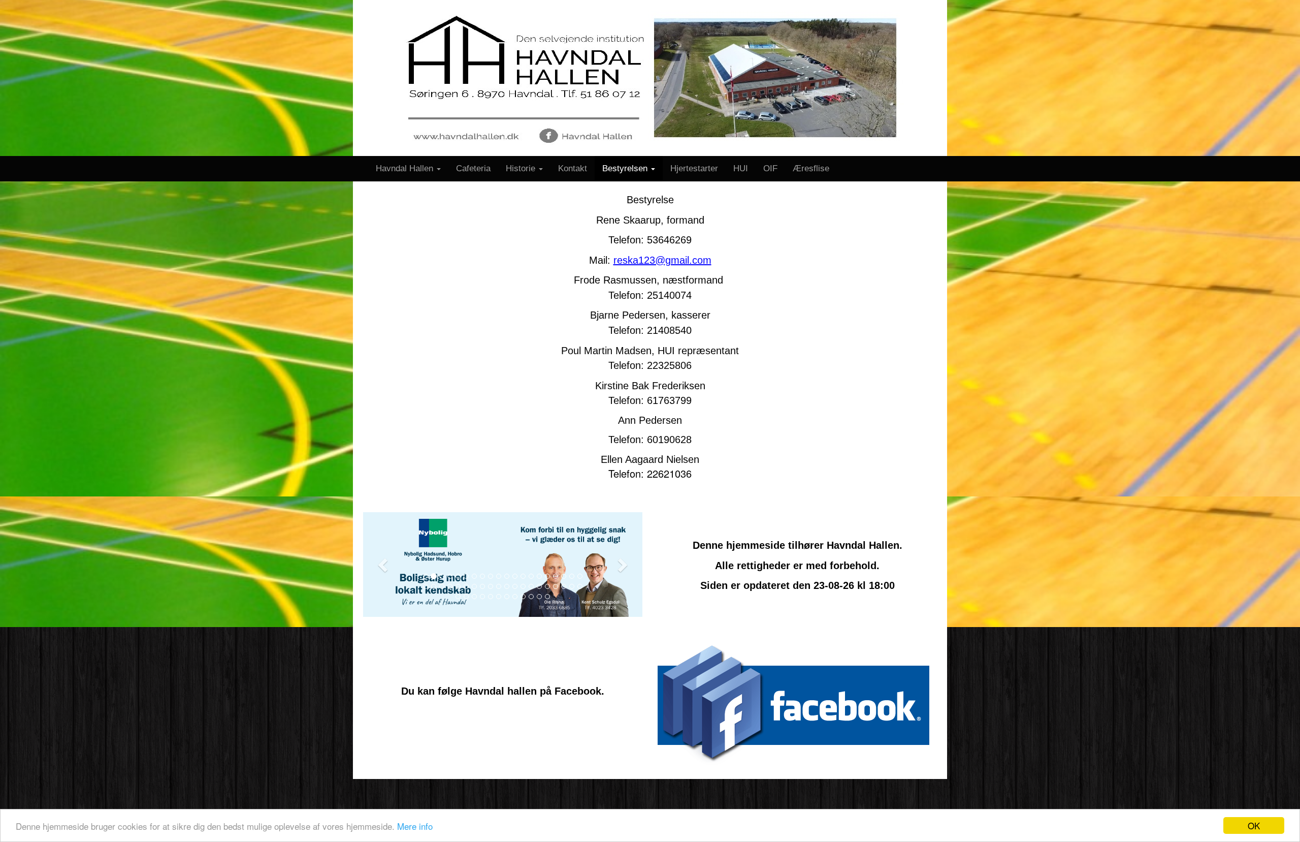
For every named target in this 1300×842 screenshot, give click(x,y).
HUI (740, 168)
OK (1254, 825)
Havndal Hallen (406, 168)
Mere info (415, 826)
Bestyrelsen (626, 168)
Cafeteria (473, 168)
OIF (770, 168)
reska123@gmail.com (662, 260)
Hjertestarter (694, 168)
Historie (522, 168)
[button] (384, 564)
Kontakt (572, 168)
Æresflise (811, 168)
